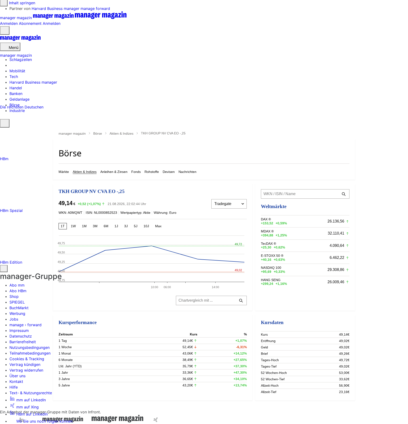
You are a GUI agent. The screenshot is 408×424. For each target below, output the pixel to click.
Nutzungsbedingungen (29, 347)
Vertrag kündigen (24, 364)
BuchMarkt (19, 307)
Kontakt (16, 381)
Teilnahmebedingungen (30, 353)
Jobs (13, 319)
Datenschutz (20, 336)
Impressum (19, 330)
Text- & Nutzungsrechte (30, 392)
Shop (14, 296)
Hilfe (13, 387)
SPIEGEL (17, 302)
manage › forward (25, 324)
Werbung (17, 313)
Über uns (17, 375)
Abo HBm (17, 290)
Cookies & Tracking (26, 358)
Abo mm (17, 285)
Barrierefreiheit (22, 341)
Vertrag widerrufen (26, 370)
